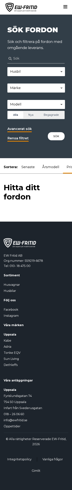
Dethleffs (11, 365)
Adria (7, 346)
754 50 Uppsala (15, 402)
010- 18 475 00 (20, 266)
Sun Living (11, 359)
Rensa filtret (18, 138)
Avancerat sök (19, 129)
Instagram (11, 315)
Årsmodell (50, 167)
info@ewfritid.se (15, 420)
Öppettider (12, 426)
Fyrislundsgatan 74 (18, 396)
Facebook (11, 309)
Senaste (28, 167)
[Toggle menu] (65, 7)
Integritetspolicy (19, 459)
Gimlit (36, 470)
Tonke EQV (12, 353)
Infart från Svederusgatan (23, 408)
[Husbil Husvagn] (36, 71)
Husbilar (10, 291)
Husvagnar (12, 284)
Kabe (7, 340)
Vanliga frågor (52, 459)
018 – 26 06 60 (14, 414)
